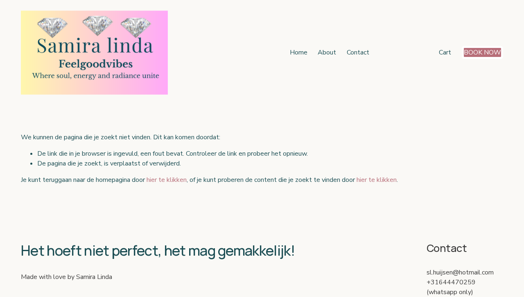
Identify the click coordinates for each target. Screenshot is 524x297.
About (327, 52)
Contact (358, 52)
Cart (445, 52)
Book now (482, 52)
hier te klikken (167, 179)
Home (298, 52)
